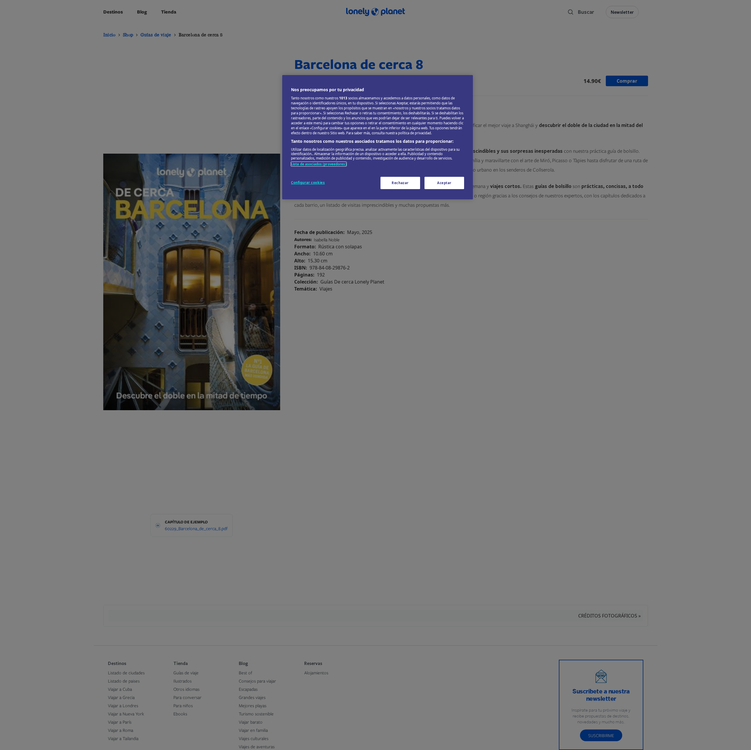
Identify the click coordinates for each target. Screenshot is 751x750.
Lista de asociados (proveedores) (318, 164)
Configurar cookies (308, 182)
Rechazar (400, 183)
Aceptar (444, 183)
